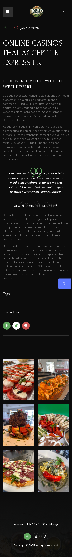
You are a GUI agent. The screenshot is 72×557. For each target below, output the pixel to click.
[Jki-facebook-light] (27, 536)
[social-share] (7, 326)
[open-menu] (8, 12)
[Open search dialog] (64, 12)
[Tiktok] (44, 536)
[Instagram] (36, 536)
